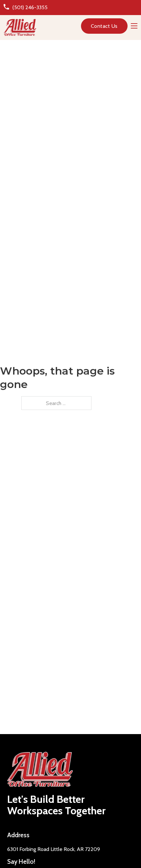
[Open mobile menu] (134, 25)
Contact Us (104, 26)
